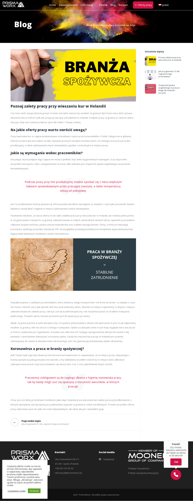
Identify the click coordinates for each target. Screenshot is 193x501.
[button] (176, 474)
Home (52, 5)
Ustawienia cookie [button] (17, 491)
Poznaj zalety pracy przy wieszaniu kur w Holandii (169, 58)
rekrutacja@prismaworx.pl (68, 472)
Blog (113, 5)
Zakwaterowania (68, 5)
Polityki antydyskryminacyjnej (143, 472)
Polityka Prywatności (139, 468)
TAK (176, 462)
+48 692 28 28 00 (64, 468)
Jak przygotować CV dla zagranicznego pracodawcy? (169, 74)
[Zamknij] (188, 440)
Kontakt (123, 5)
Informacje (87, 5)
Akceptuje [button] (34, 490)
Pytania (103, 5)
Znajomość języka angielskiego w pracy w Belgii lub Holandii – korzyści (169, 89)
